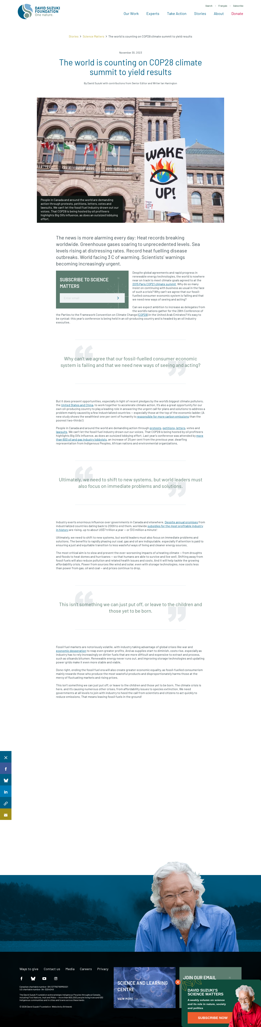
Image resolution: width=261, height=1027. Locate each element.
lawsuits (61, 431)
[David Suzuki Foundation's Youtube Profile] (44, 978)
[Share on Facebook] (5, 768)
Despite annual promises (181, 522)
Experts (152, 13)
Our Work (131, 13)
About (219, 13)
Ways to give (28, 969)
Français (222, 5)
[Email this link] (5, 814)
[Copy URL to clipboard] (5, 802)
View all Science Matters (195, 723)
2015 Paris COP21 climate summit (154, 284)
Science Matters (93, 36)
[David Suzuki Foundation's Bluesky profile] (33, 978)
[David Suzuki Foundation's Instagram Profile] (56, 978)
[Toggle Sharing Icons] (5, 756)
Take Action (176, 13)
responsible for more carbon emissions (163, 416)
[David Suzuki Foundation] (39, 11)
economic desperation (71, 650)
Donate (237, 13)
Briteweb (67, 1006)
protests (155, 428)
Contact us (52, 969)
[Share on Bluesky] (5, 779)
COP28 (143, 314)
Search (208, 5)
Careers (86, 969)
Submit (118, 298)
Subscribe (238, 5)
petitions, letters (174, 428)
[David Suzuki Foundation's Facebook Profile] (21, 978)
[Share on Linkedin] (5, 791)
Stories (200, 13)
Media (70, 969)
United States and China (77, 405)
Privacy (102, 969)
